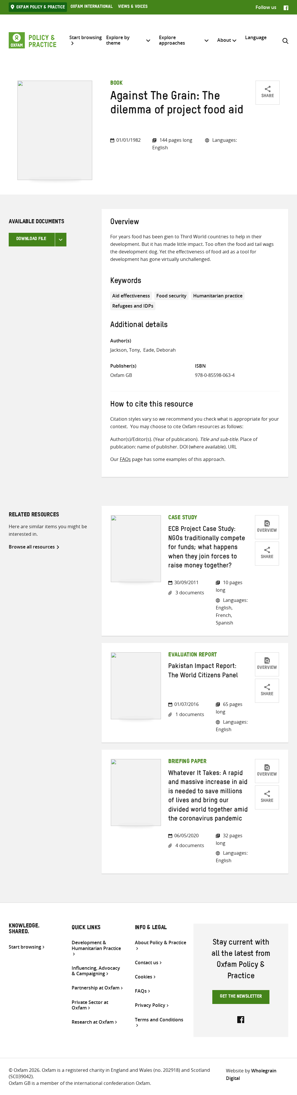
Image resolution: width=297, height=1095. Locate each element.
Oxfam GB (121, 375)
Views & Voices (133, 7)
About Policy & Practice (160, 943)
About (224, 40)
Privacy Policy (150, 1005)
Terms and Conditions (159, 1020)
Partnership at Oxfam (95, 988)
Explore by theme (118, 40)
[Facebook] (286, 7)
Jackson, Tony (125, 350)
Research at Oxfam (93, 1022)
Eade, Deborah (159, 350)
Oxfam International (91, 7)
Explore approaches (172, 40)
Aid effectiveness (131, 296)
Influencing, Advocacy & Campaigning (96, 970)
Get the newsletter (241, 997)
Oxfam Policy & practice (40, 8)
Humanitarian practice (217, 296)
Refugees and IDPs (132, 306)
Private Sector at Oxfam (90, 1005)
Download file (31, 239)
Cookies (143, 977)
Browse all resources (32, 547)
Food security (171, 296)
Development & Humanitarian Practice (96, 945)
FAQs (125, 459)
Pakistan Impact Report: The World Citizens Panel (203, 671)
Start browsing (85, 38)
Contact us (146, 962)
